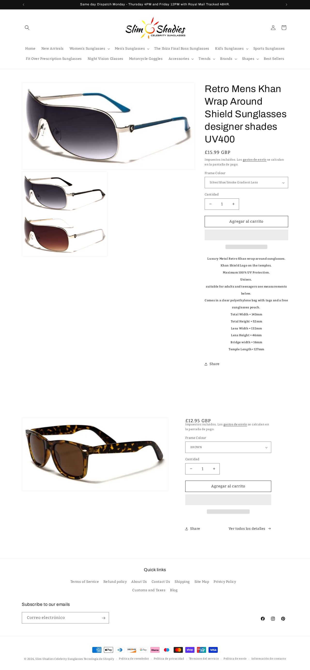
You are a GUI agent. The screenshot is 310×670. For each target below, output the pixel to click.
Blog (174, 590)
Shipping (182, 582)
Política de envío (235, 658)
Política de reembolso (134, 658)
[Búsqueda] (27, 27)
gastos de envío (255, 159)
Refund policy (115, 582)
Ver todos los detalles (247, 529)
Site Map (201, 582)
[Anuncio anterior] (23, 4)
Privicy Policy (225, 582)
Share (214, 364)
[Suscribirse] (103, 618)
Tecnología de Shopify (99, 659)
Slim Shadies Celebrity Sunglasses (59, 659)
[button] (246, 235)
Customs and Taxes (148, 590)
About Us (139, 582)
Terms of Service (84, 582)
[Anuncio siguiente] (286, 4)
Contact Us (161, 582)
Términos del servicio (204, 658)
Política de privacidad (169, 658)
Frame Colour (215, 173)
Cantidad (212, 194)
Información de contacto (268, 658)
